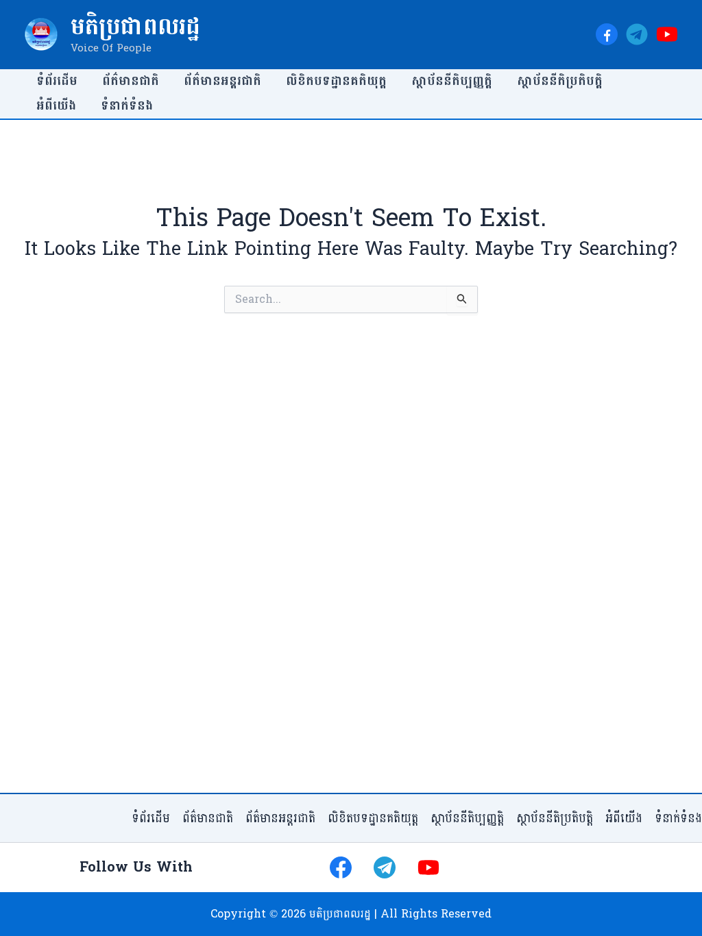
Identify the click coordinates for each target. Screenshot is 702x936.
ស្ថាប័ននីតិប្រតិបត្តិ (560, 81)
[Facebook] (607, 34)
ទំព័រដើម (56, 81)
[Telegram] (637, 34)
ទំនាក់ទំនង (127, 106)
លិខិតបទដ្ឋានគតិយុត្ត (336, 81)
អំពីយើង (56, 106)
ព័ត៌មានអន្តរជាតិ (222, 81)
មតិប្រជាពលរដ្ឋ (135, 27)
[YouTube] (667, 34)
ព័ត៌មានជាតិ (130, 81)
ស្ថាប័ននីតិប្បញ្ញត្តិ (451, 81)
